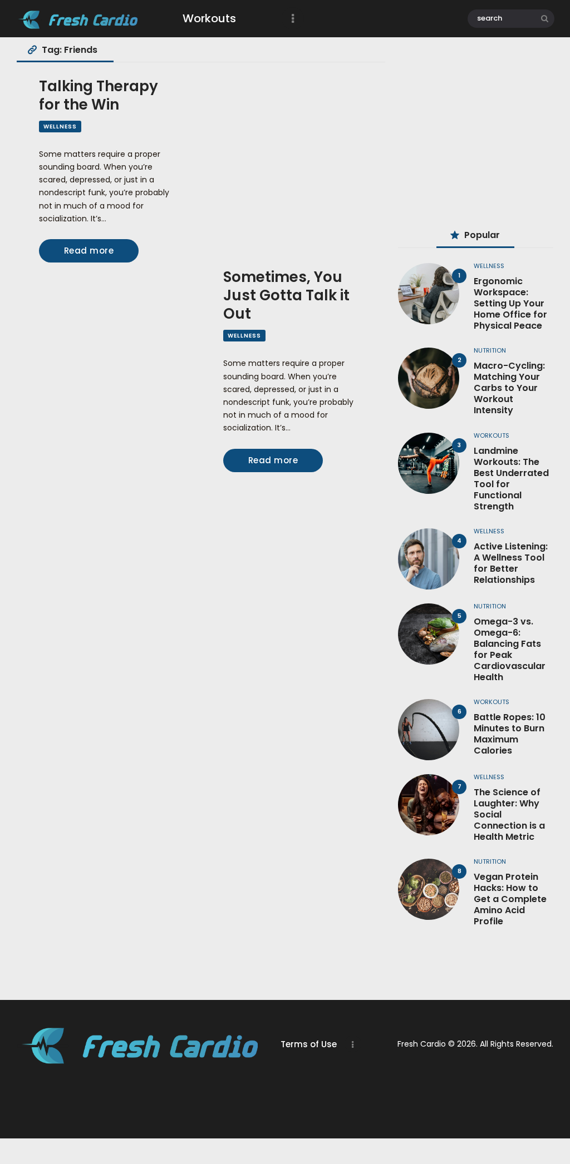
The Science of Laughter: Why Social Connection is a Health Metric (509, 815)
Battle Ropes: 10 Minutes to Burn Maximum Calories (510, 734)
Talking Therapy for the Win (98, 95)
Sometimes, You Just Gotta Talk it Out (286, 295)
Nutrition (490, 350)
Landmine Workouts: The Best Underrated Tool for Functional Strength (511, 478)
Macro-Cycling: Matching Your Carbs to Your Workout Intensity (509, 388)
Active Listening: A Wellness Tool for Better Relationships (511, 563)
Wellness (60, 126)
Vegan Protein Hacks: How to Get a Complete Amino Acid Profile (510, 899)
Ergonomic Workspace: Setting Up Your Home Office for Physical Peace (510, 303)
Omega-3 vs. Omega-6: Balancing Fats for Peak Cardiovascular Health (510, 649)
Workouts (491, 435)
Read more (89, 250)
